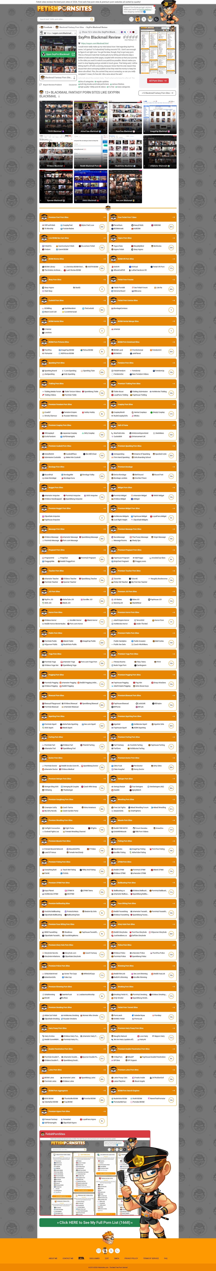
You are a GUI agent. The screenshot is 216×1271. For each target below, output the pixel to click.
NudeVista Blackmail (124, 166)
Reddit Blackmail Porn (89, 166)
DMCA (116, 1258)
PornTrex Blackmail (124, 131)
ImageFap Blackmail (159, 131)
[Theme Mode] (117, 1250)
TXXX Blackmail (55, 131)
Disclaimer (73, 85)
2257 (107, 1258)
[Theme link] (156, 19)
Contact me (68, 1258)
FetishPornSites (55, 1134)
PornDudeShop (145, 9)
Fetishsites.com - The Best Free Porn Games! (113, 1267)
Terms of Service (151, 1258)
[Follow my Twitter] (143, 19)
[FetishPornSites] (94, 1177)
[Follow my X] (111, 1250)
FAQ (165, 1258)
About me (53, 1258)
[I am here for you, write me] (131, 19)
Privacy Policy (131, 1258)
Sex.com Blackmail (124, 200)
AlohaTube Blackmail (90, 131)
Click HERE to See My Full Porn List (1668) (95, 1222)
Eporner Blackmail (55, 200)
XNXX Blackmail (89, 200)
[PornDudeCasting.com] (137, 19)
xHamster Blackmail (159, 166)
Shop (150, 20)
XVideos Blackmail (55, 166)
